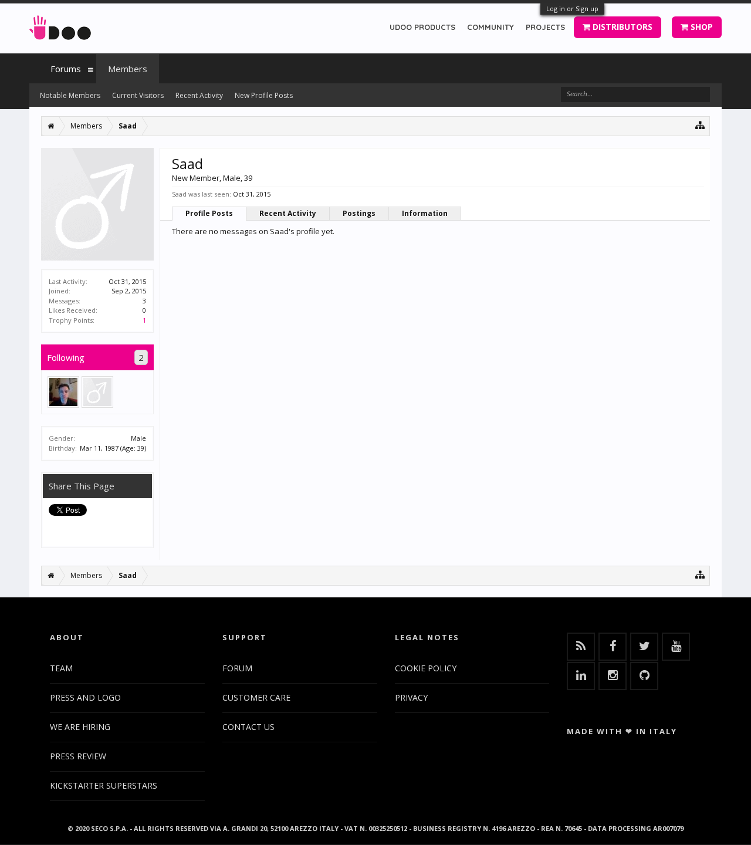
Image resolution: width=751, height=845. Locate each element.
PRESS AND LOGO (85, 697)
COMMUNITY (490, 27)
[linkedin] (581, 676)
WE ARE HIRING (80, 726)
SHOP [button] (700, 26)
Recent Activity (287, 213)
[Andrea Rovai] (63, 392)
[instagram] (612, 676)
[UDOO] (60, 25)
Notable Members (70, 95)
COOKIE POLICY (425, 668)
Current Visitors (138, 95)
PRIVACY (411, 697)
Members (127, 69)
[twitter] (644, 647)
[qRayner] (97, 392)
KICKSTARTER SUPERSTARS (103, 785)
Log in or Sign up (572, 8)
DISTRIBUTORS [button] (621, 26)
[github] (644, 676)
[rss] (581, 647)
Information (425, 213)
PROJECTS (545, 27)
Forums (65, 69)
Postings (359, 213)
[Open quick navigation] (700, 124)
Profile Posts (209, 213)
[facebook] (612, 647)
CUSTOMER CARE (256, 697)
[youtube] (676, 647)
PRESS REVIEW (78, 756)
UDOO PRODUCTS (422, 27)
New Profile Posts (264, 95)
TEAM (61, 668)
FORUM (237, 668)
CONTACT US (248, 726)
